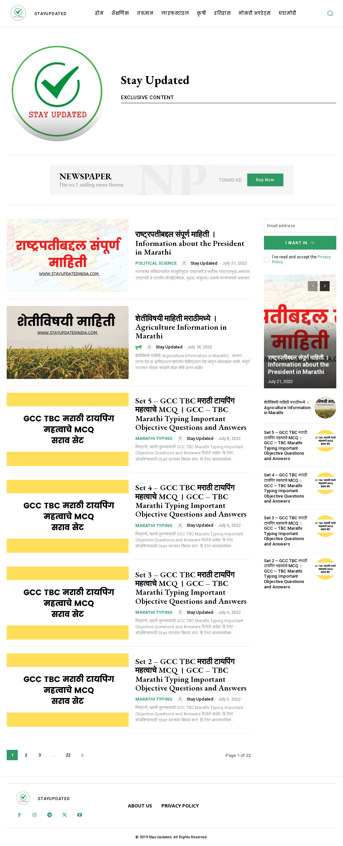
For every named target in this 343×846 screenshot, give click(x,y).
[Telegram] (49, 815)
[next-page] (82, 755)
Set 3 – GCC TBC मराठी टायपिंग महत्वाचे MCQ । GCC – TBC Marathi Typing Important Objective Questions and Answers (191, 587)
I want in (296, 243)
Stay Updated (204, 263)
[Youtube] (79, 815)
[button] (330, 13)
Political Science (156, 263)
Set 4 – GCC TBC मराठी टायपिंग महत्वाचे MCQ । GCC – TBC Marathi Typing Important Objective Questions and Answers (191, 500)
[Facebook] (19, 815)
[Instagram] (34, 815)
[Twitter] (64, 815)
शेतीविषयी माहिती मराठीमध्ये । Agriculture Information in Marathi (181, 327)
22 (68, 755)
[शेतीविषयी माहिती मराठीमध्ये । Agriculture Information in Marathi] (68, 342)
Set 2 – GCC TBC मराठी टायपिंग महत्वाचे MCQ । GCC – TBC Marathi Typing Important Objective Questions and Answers (191, 674)
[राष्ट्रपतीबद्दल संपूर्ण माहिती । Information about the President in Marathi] (68, 255)
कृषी (138, 347)
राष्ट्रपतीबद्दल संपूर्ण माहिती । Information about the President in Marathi (190, 243)
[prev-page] (313, 286)
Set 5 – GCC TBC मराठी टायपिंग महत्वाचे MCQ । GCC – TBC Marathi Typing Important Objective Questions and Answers (191, 413)
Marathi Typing (154, 438)
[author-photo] (185, 263)
